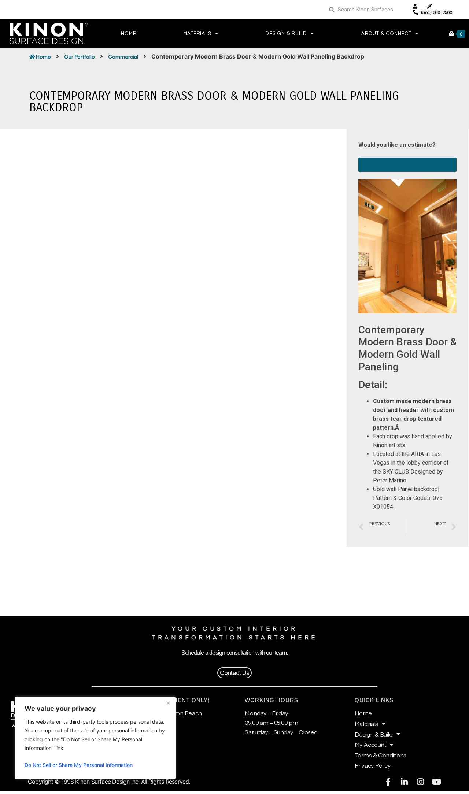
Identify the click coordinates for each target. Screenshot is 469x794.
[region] (95, 738)
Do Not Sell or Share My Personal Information (79, 765)
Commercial (123, 56)
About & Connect (386, 33)
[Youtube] (436, 782)
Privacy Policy (373, 765)
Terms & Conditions (380, 755)
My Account (370, 744)
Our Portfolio (79, 56)
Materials (366, 723)
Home (128, 33)
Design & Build (286, 33)
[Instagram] (420, 782)
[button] (234, 672)
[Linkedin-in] (404, 782)
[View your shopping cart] (451, 33)
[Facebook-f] (388, 782)
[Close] (168, 702)
